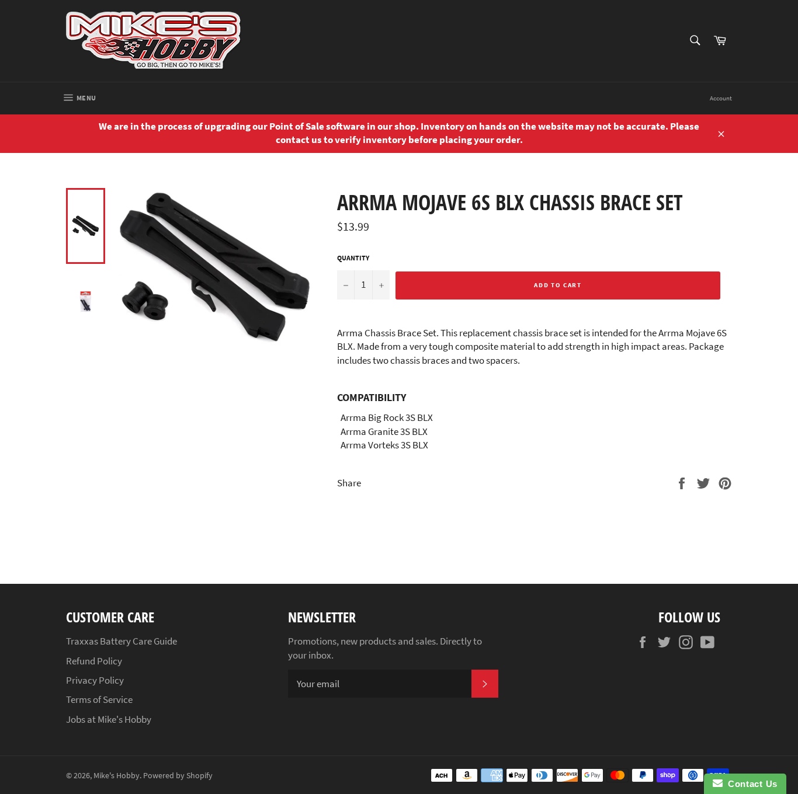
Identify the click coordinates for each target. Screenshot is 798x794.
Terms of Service (99, 699)
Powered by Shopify (178, 776)
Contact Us (750, 784)
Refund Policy (94, 660)
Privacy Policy (95, 680)
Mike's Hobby (116, 776)
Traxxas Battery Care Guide (121, 641)
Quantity (353, 257)
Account (721, 98)
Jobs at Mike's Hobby (108, 719)
